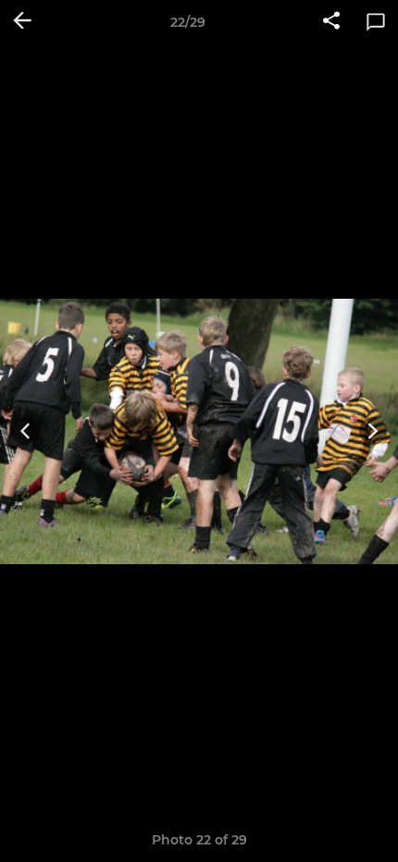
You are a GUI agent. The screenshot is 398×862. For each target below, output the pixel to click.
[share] (331, 22)
